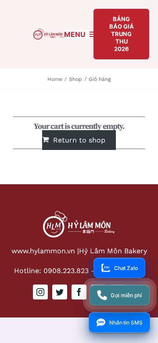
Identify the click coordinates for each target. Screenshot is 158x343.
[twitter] (59, 292)
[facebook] (79, 292)
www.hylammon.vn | (45, 251)
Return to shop (79, 140)
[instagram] (40, 292)
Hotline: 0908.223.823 (51, 270)
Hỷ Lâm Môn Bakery (113, 251)
